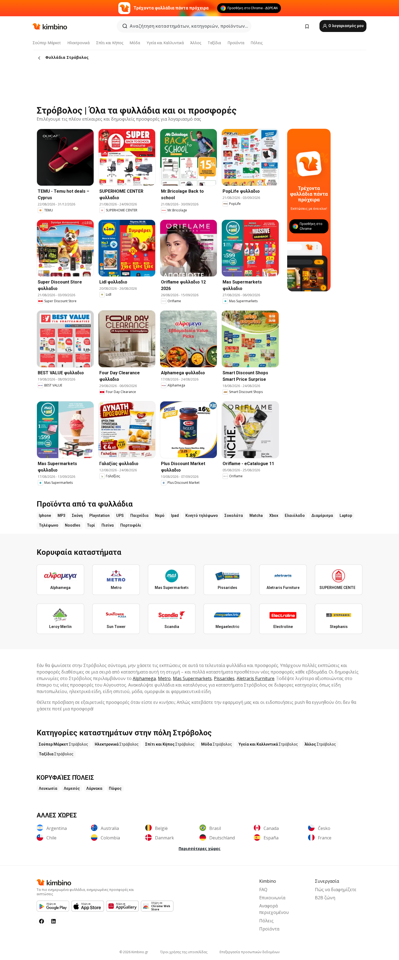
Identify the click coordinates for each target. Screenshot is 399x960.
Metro (164, 678)
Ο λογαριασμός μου (346, 26)
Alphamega (144, 678)
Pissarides (224, 678)
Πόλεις (256, 42)
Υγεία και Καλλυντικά (165, 42)
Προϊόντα (235, 42)
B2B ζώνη (325, 898)
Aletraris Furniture (255, 678)
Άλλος (195, 42)
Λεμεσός (72, 788)
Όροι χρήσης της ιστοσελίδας (183, 952)
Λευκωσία (48, 788)
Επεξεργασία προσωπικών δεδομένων (250, 952)
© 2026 (133, 952)
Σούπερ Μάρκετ (47, 42)
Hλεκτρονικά (78, 42)
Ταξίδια (214, 42)
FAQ (263, 890)
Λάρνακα (94, 788)
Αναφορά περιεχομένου (274, 909)
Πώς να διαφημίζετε (335, 890)
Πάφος (115, 788)
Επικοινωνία (272, 898)
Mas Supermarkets (192, 678)
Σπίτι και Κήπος (109, 42)
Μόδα (134, 42)
